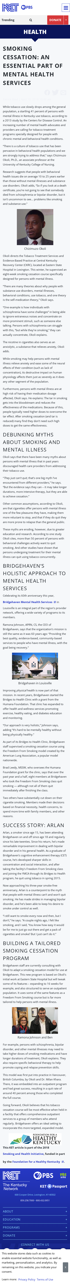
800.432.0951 (43, 1200)
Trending (8, 20)
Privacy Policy (26, 1279)
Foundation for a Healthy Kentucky (36, 1161)
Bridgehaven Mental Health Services (27, 602)
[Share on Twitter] (55, 93)
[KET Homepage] (10, 8)
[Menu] (66, 8)
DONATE (55, 20)
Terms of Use (45, 1279)
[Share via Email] (63, 93)
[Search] (30, 20)
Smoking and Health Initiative (23, 1154)
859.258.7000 (27, 1200)
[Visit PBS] (27, 7)
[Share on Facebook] (47, 93)
